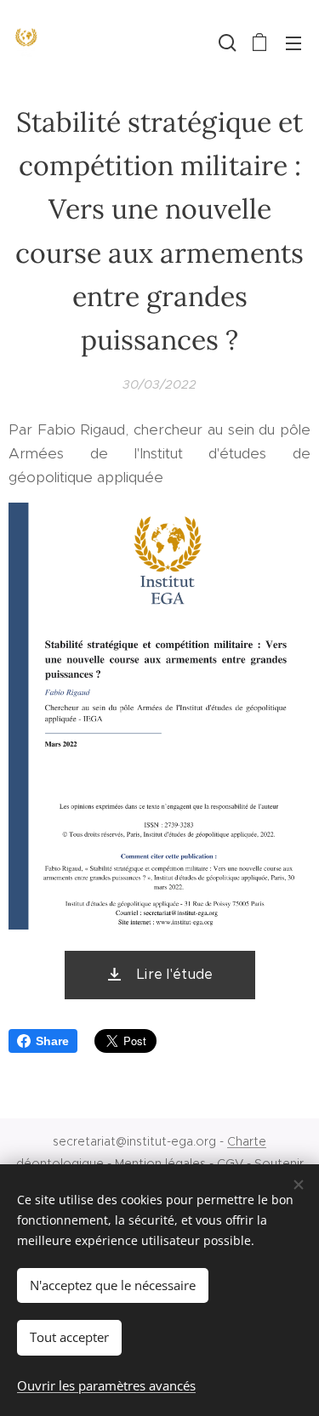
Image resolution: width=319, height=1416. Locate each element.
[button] (225, 42)
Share (52, 1041)
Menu (293, 43)
